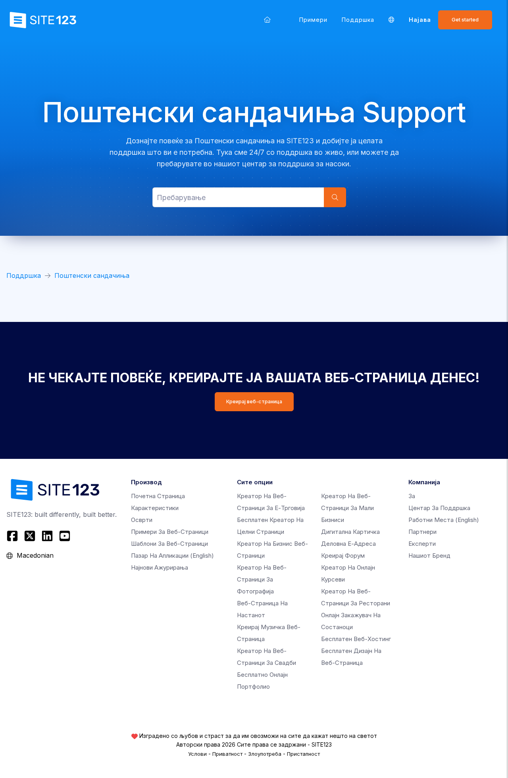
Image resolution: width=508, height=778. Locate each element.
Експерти (422, 543)
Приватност (227, 754)
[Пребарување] (335, 197)
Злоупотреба (264, 754)
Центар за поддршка (439, 508)
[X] (30, 536)
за (411, 496)
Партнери (422, 531)
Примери (313, 19)
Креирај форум (343, 555)
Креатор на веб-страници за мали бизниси (347, 508)
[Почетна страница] (267, 19)
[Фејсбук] (13, 536)
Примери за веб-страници (169, 531)
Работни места (443, 520)
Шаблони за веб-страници (169, 543)
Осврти (141, 520)
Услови (197, 754)
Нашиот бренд (429, 555)
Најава (420, 19)
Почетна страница (158, 496)
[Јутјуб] (65, 536)
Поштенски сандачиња (91, 275)
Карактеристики (155, 508)
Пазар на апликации (172, 555)
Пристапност (303, 754)
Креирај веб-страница (254, 401)
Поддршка (358, 19)
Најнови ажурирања (159, 567)
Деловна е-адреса (348, 543)
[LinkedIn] (47, 536)
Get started (465, 20)
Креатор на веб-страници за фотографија (262, 579)
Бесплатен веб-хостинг (356, 639)
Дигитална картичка (350, 531)
